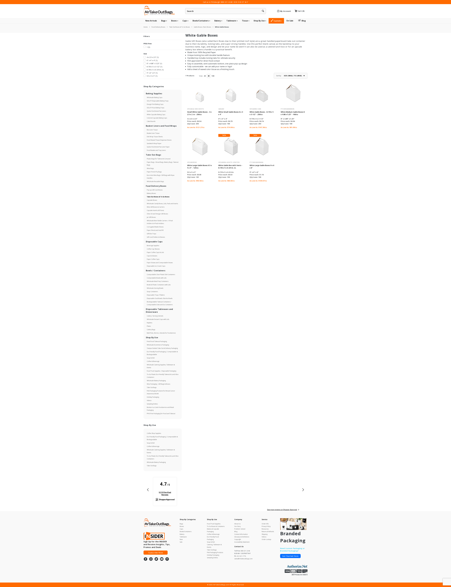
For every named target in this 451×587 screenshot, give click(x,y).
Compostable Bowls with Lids (156, 278)
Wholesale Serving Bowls (155, 288)
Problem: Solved (239, 529)
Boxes (174, 20)
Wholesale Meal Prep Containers (157, 281)
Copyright (237, 539)
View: (201, 76)
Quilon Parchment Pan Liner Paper (158, 147)
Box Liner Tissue (152, 130)
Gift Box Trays (151, 234)
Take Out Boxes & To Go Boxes (158, 197)
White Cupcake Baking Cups (156, 115)
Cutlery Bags (151, 330)
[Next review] (303, 490)
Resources (265, 529)
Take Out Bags (151, 387)
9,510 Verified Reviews (166, 493)
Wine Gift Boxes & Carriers (155, 207)
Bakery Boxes (151, 193)
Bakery (217, 20)
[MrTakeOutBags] (159, 11)
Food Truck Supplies (213, 524)
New (181, 539)
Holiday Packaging (153, 397)
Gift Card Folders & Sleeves (156, 237)
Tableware (231, 20)
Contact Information (241, 534)
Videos (149, 400)
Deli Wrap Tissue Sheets (155, 137)
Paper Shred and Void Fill (155, 230)
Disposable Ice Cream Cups (156, 266)
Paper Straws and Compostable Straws (160, 263)
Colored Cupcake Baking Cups (157, 118)
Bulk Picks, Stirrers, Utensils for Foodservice (161, 333)
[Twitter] (156, 559)
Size (145, 54)
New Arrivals (151, 20)
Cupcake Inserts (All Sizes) (155, 210)
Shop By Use (259, 20)
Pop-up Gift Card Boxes (155, 190)
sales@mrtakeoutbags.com (243, 559)
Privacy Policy (266, 526)
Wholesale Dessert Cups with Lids (158, 319)
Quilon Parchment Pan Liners (156, 111)
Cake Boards (151, 121)
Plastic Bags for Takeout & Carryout (158, 159)
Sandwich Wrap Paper (154, 143)
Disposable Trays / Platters (156, 295)
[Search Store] (263, 11)
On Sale (289, 20)
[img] (165, 488)
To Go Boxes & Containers (216, 526)
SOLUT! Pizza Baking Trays (155, 108)
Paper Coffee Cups (153, 259)
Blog (304, 20)
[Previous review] (147, 490)
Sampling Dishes (152, 404)
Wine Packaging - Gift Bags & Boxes (158, 384)
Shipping (264, 534)
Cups (185, 20)
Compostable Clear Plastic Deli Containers (161, 275)
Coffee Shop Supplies (154, 433)
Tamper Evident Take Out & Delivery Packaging (162, 348)
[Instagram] (151, 559)
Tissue (245, 20)
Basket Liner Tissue (153, 133)
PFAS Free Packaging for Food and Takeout (161, 414)
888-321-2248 (227, 2)
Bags (163, 20)
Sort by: (278, 76)
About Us (237, 524)
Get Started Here (290, 556)
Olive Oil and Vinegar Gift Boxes (157, 214)
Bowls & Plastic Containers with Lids (159, 285)
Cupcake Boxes (152, 200)
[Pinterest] (167, 559)
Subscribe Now (155, 552)
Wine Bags (150, 168)
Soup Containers (152, 292)
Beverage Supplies (153, 246)
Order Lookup (266, 539)
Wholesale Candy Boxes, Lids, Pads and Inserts (162, 204)
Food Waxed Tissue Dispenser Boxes (159, 140)
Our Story (237, 526)
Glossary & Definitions (241, 537)
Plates (149, 326)
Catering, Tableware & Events (214, 546)
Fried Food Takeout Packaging (157, 341)
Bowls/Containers (201, 20)
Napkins (149, 323)
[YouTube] (162, 559)
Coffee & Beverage (153, 361)
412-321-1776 (241, 556)
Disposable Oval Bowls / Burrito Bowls (159, 298)
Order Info (265, 524)
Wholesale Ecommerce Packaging (158, 345)
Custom (277, 21)
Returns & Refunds (268, 532)
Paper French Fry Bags (154, 172)
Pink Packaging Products (215, 552)
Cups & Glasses (152, 256)
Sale (181, 542)
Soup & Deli (151, 358)
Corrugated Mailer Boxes (155, 227)
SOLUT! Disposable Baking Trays (157, 101)
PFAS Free (148, 43)
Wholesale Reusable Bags (155, 181)
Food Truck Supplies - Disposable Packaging (161, 371)
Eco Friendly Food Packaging (213, 538)
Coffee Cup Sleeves (153, 249)
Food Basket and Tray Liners (156, 150)
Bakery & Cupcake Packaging (213, 530)
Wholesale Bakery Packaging (156, 381)
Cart (301, 11)
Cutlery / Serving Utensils (155, 316)
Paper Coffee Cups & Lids (155, 252)
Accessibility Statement (241, 542)
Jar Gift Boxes (151, 217)
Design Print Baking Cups (155, 104)
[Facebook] (146, 559)
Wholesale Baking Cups (154, 97)
